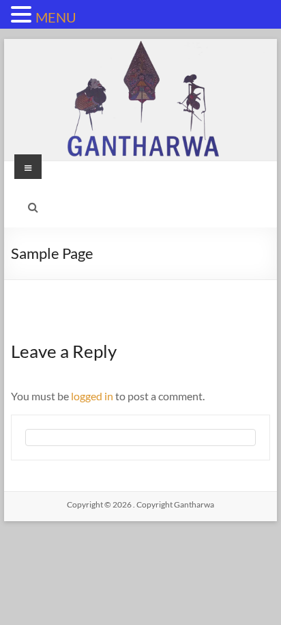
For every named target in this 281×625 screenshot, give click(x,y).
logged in (92, 395)
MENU (55, 17)
